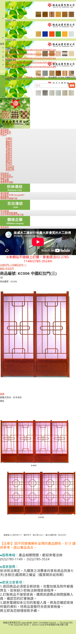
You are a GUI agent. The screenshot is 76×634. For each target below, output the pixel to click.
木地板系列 (5, 175)
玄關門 (9, 139)
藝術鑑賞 (4, 197)
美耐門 (9, 154)
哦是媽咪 (4, 227)
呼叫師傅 (4, 211)
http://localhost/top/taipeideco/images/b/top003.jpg (30, 58)
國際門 (9, 144)
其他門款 (10, 168)
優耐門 (9, 142)
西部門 (9, 158)
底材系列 (4, 174)
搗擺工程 (4, 179)
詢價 (2, 393)
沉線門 (9, 149)
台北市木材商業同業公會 (12, 215)
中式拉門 (10, 167)
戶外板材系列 (6, 177)
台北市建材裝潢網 (8, 213)
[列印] (1, 278)
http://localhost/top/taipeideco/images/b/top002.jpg (30, 53)
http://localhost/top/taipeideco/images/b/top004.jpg (30, 62)
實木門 (9, 147)
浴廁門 (9, 153)
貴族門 (9, 160)
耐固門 (9, 156)
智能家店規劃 (6, 182)
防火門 (9, 165)
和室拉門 (10, 170)
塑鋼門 (9, 146)
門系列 (3, 135)
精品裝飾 (4, 130)
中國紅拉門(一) (19, 265)
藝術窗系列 (5, 132)
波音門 (9, 151)
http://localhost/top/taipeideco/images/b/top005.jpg (30, 66)
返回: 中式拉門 (7, 268)
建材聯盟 (4, 193)
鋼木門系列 (5, 133)
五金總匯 (4, 181)
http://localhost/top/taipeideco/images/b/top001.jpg (30, 49)
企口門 (9, 140)
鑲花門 (9, 161)
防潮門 (9, 163)
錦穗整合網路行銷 (8, 198)
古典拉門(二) (6, 265)
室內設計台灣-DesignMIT (12, 195)
